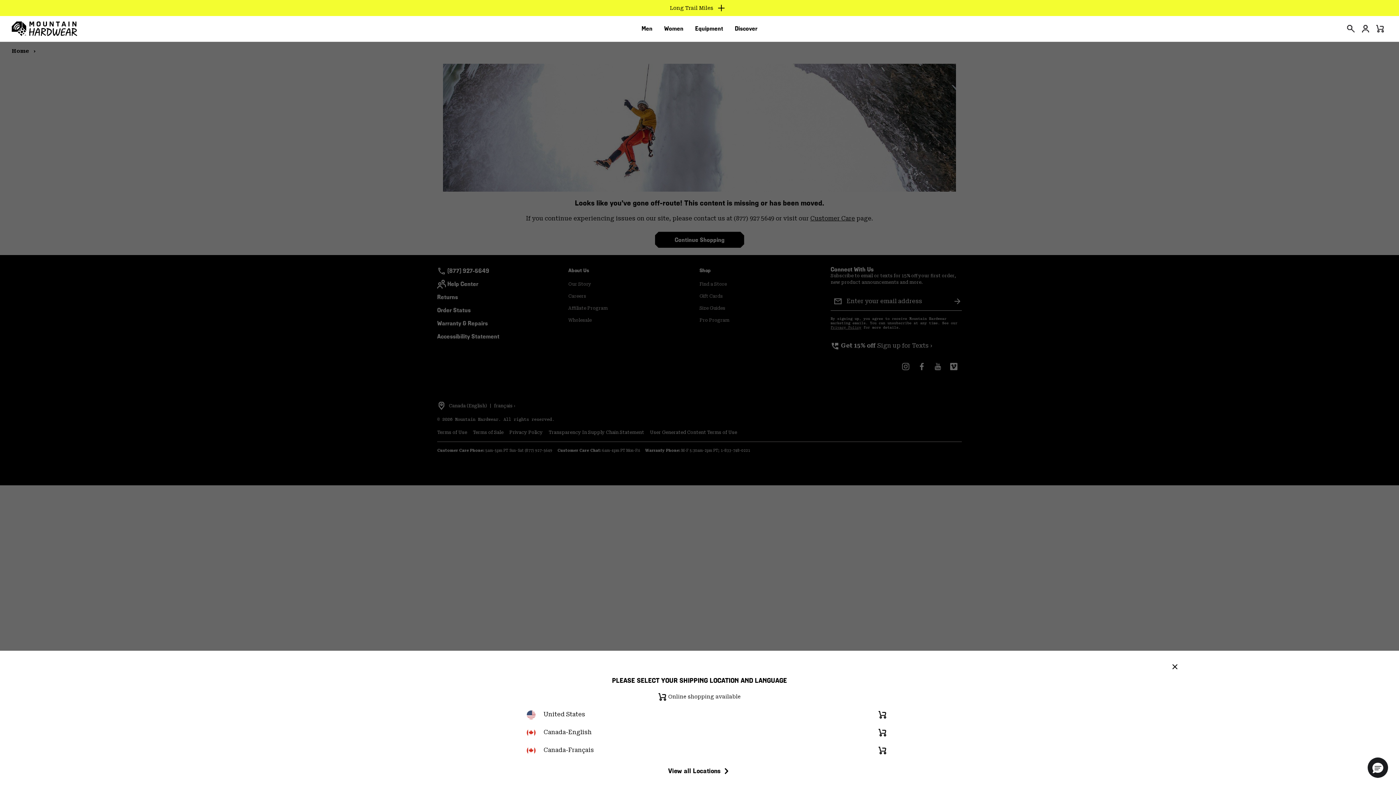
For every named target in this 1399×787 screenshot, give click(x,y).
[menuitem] (647, 29)
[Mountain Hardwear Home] (44, 28)
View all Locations (694, 771)
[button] (1378, 767)
